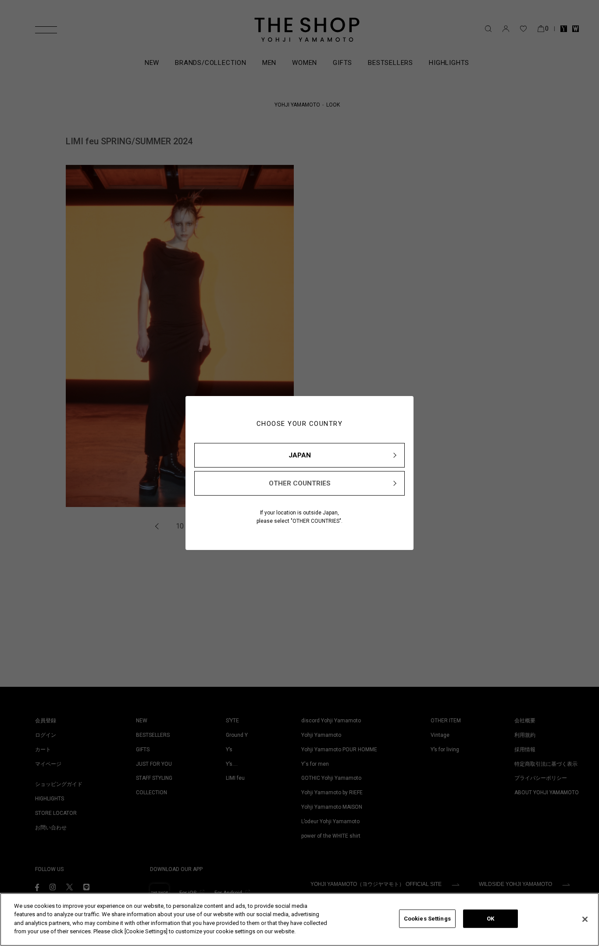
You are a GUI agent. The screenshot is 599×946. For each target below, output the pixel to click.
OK (490, 918)
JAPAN (300, 455)
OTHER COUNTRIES (300, 483)
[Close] (585, 919)
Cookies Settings (427, 918)
